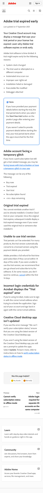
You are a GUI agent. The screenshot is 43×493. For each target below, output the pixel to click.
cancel (22, 275)
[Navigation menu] (3, 3)
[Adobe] (12, 3)
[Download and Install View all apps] (40, 11)
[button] (30, 3)
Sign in (37, 3)
